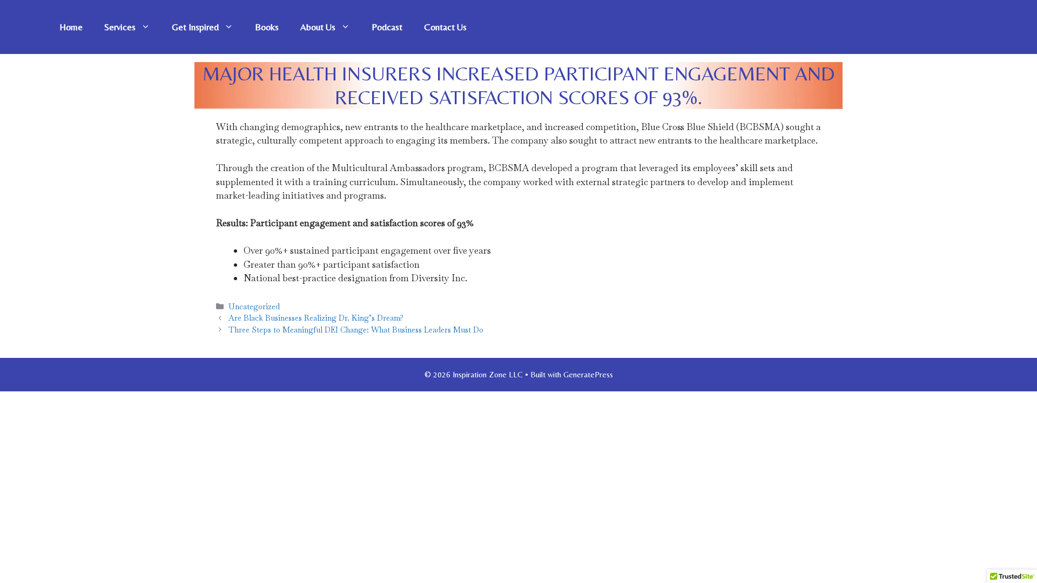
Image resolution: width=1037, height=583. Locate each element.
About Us (317, 27)
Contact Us (445, 27)
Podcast (387, 27)
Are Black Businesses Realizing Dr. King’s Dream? (315, 318)
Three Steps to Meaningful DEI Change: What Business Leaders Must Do (355, 330)
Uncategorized (254, 306)
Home (71, 27)
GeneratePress (588, 374)
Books (267, 27)
